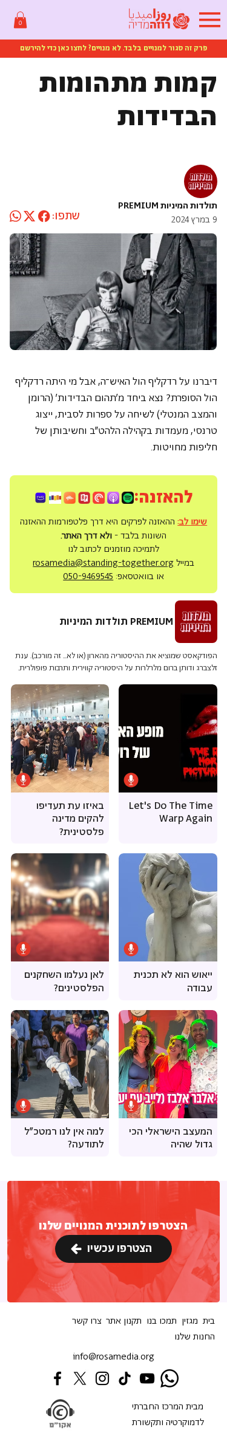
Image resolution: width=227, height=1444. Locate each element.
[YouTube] (147, 1378)
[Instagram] (102, 1378)
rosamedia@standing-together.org (103, 563)
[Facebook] (57, 1378)
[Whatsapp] (169, 1378)
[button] (20, 20)
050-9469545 (88, 576)
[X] (80, 1378)
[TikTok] (125, 1378)
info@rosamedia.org (113, 1356)
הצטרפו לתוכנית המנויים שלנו (113, 1226)
